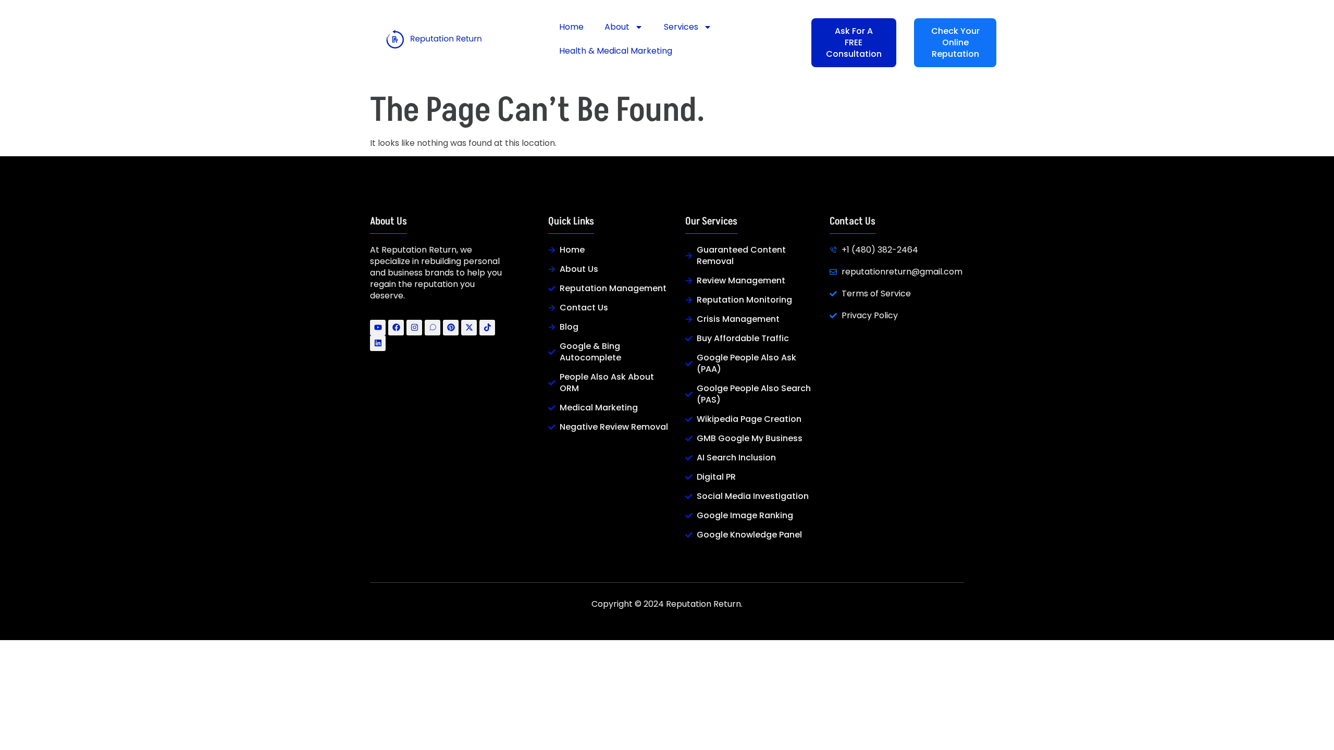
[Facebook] (396, 327)
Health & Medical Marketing (615, 51)
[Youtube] (378, 327)
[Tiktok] (487, 327)
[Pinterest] (451, 327)
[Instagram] (414, 327)
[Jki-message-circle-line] (432, 327)
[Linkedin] (378, 343)
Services (681, 27)
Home (571, 27)
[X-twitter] (469, 327)
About (616, 27)
